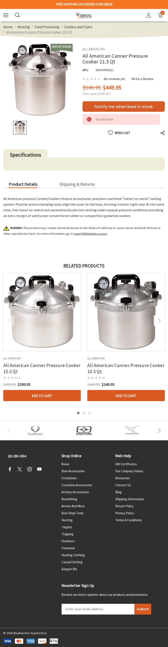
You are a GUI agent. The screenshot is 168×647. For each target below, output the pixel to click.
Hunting (67, 520)
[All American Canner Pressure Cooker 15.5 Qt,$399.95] (42, 312)
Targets (66, 527)
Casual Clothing (72, 562)
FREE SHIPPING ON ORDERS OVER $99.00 (84, 4)
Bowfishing (69, 499)
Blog (118, 492)
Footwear (68, 548)
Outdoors (68, 541)
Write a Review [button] (142, 79)
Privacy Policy (124, 513)
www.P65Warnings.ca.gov (90, 234)
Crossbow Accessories (76, 485)
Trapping (67, 534)
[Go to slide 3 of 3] (89, 413)
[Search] (17, 15)
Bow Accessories (73, 471)
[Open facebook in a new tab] (11, 469)
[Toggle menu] (5, 15)
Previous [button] (8, 320)
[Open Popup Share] (162, 132)
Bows (65, 464)
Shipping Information (129, 499)
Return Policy (124, 506)
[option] (35, 430)
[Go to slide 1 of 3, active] (78, 413)
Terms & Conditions (128, 520)
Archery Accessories (75, 492)
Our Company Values (129, 471)
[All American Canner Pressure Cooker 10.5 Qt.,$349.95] (126, 312)
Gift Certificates (126, 464)
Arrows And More (73, 506)
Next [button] (159, 320)
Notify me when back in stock (123, 107)
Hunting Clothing (73, 555)
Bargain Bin (69, 569)
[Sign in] (148, 15)
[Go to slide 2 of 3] (84, 413)
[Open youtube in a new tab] (40, 469)
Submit (143, 609)
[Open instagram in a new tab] (30, 469)
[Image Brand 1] (35, 430)
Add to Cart (42, 395)
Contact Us (123, 485)
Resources (122, 478)
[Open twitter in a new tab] (21, 469)
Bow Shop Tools (72, 513)
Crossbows (69, 478)
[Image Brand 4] (133, 430)
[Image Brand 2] (84, 430)
